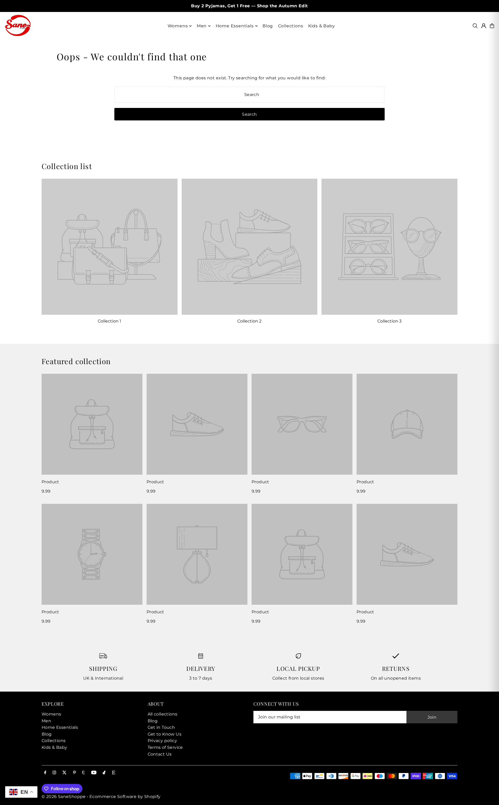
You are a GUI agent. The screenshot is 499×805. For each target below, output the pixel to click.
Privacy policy (162, 740)
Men (46, 720)
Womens (51, 714)
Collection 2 (249, 321)
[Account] (483, 25)
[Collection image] (110, 247)
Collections (53, 740)
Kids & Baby (54, 747)
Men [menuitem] (202, 25)
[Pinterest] (74, 773)
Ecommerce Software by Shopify (125, 796)
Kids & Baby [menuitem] (321, 25)
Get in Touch (161, 727)
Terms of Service (165, 747)
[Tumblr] (83, 773)
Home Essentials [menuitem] (235, 25)
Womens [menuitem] (178, 25)
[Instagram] (54, 773)
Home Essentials (60, 727)
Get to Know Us (165, 734)
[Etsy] (113, 773)
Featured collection (76, 361)
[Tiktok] (104, 773)
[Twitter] (64, 773)
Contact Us (160, 754)
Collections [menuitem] (290, 25)
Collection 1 (109, 321)
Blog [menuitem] (267, 25)
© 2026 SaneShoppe (64, 796)
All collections (163, 714)
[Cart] (492, 25)
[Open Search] (475, 25)
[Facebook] (45, 773)
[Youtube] (93, 773)
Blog (47, 734)
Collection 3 (389, 321)
